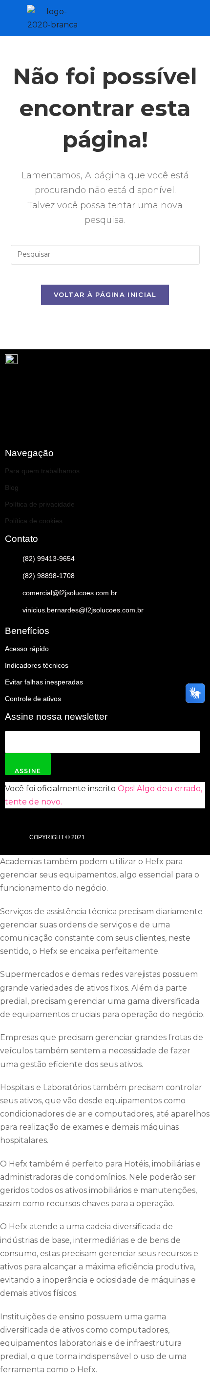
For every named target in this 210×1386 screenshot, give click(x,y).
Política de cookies (34, 521)
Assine (28, 771)
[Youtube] (166, 426)
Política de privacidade (40, 504)
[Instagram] (193, 426)
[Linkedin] (139, 426)
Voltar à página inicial (105, 294)
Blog (12, 487)
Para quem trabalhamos (42, 471)
